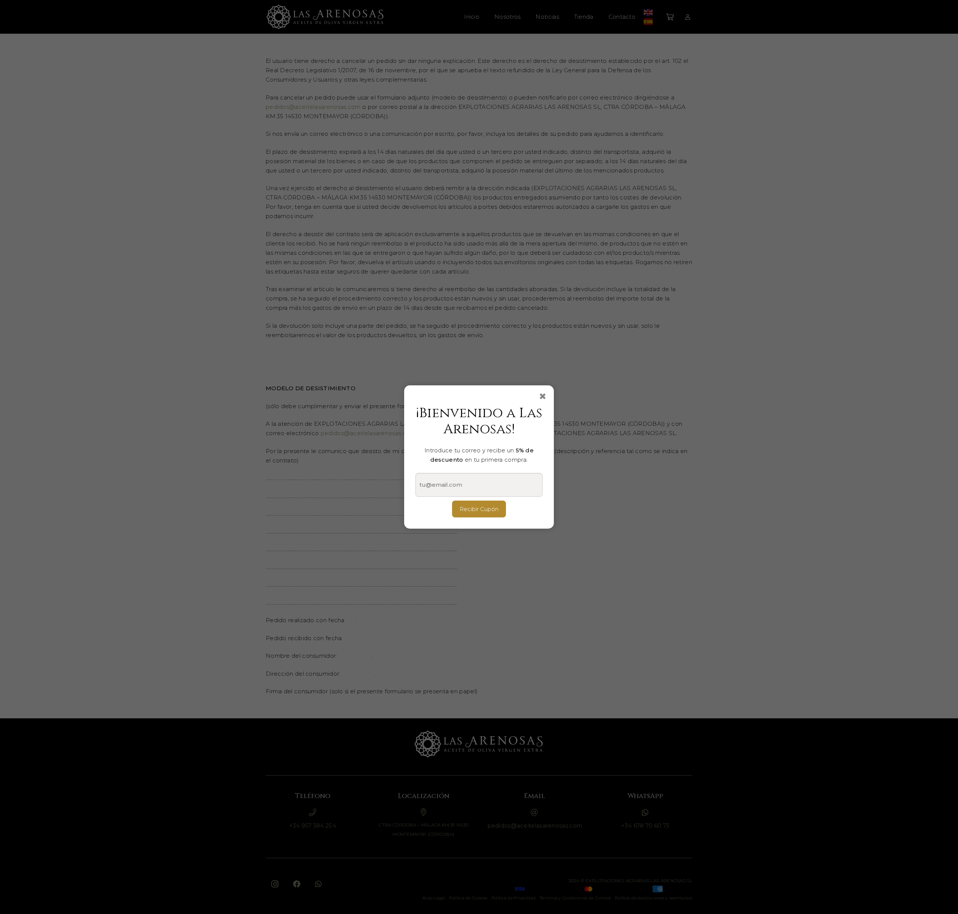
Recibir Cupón (479, 509)
